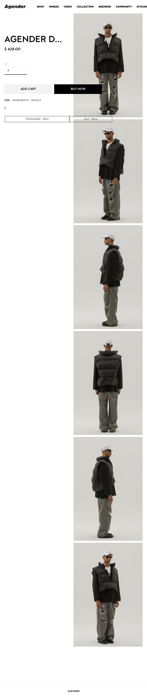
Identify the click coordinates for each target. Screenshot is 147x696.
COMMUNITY (124, 6)
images (54, 6)
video (68, 6)
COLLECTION (85, 6)
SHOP (40, 6)
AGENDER (104, 6)
